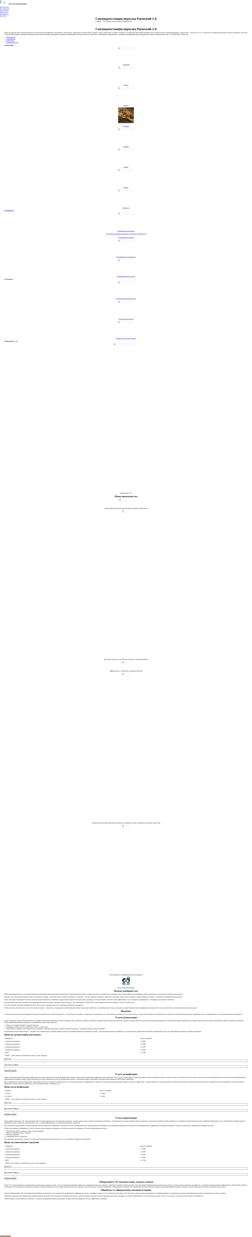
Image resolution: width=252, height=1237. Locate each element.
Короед (126, 105)
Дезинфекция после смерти (126, 276)
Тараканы (126, 64)
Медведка (126, 208)
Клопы (126, 85)
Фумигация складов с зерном (126, 338)
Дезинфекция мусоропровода (126, 257)
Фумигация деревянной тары (126, 298)
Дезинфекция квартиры (126, 237)
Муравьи (126, 126)
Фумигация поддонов (126, 319)
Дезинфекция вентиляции (126, 231)
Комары (126, 147)
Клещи (126, 167)
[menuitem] (5, 7)
